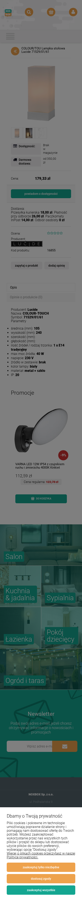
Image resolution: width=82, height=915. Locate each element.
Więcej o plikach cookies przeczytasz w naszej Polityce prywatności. (41, 855)
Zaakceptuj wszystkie (41, 890)
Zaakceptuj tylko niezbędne (41, 867)
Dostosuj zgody (41, 878)
